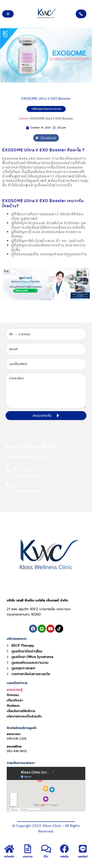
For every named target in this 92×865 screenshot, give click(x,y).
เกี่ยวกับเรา (15, 700)
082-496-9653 (17, 751)
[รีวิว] (46, 848)
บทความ (28, 857)
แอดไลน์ (83, 857)
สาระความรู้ (15, 689)
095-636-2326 (16, 739)
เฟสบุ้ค (64, 857)
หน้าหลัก (9, 857)
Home (23, 118)
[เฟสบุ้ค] (64, 848)
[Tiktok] (59, 629)
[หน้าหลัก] (9, 848)
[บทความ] (27, 848)
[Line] (42, 629)
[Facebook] (33, 629)
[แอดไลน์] (82, 848)
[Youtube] (50, 629)
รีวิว (46, 857)
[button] (46, 138)
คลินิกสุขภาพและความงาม (46, 109)
